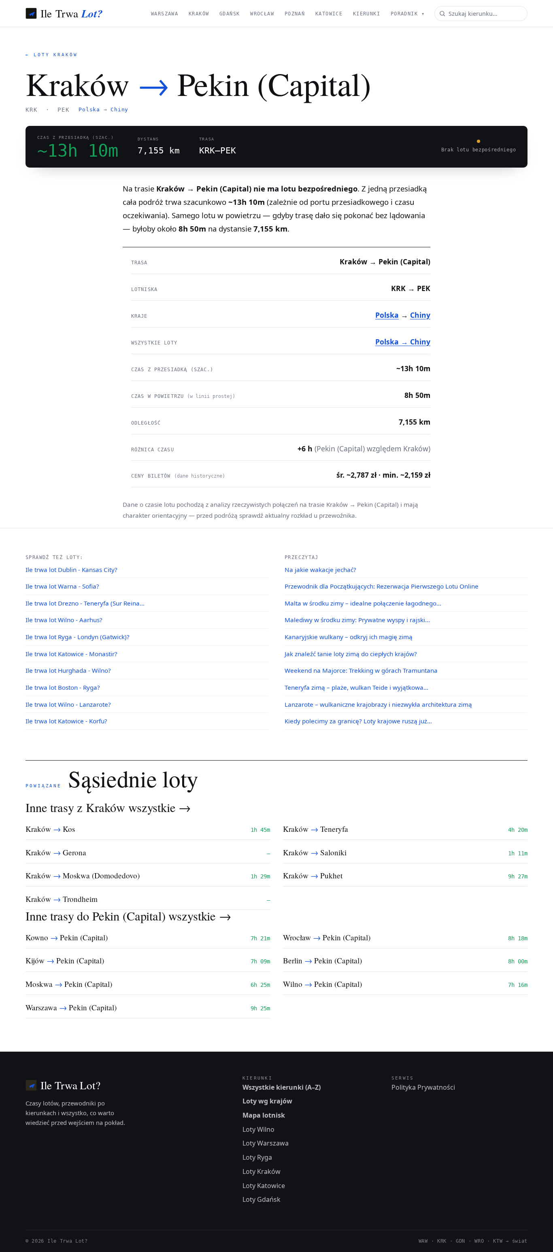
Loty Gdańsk (261, 1199)
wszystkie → (159, 807)
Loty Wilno (258, 1129)
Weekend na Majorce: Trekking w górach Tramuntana (361, 670)
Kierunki (366, 14)
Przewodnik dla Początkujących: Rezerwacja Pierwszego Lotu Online (382, 586)
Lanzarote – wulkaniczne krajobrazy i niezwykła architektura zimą (378, 704)
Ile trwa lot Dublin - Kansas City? (71, 569)
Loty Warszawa (265, 1143)
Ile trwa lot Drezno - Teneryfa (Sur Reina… (85, 603)
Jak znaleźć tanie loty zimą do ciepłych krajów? (351, 654)
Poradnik (408, 14)
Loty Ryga (257, 1157)
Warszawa (164, 14)
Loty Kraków (261, 1171)
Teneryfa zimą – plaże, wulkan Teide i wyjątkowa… (356, 687)
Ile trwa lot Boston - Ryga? (63, 687)
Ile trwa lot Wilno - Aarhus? (64, 620)
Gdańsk (229, 14)
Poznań (295, 14)
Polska (89, 109)
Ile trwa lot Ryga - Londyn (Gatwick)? (78, 637)
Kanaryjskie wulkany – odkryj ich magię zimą (349, 637)
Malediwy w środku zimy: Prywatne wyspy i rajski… (357, 620)
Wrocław (262, 14)
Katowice (328, 14)
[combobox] (480, 13)
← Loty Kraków (52, 54)
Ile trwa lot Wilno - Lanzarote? (68, 704)
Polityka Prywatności (423, 1087)
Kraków (199, 14)
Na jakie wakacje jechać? (320, 569)
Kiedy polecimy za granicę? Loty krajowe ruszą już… (358, 721)
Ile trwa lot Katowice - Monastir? (71, 654)
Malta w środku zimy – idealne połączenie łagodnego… (363, 603)
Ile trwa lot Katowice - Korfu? (66, 721)
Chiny (119, 109)
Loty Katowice (263, 1185)
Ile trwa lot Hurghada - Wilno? (68, 670)
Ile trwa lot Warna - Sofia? (62, 586)
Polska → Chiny (402, 341)
